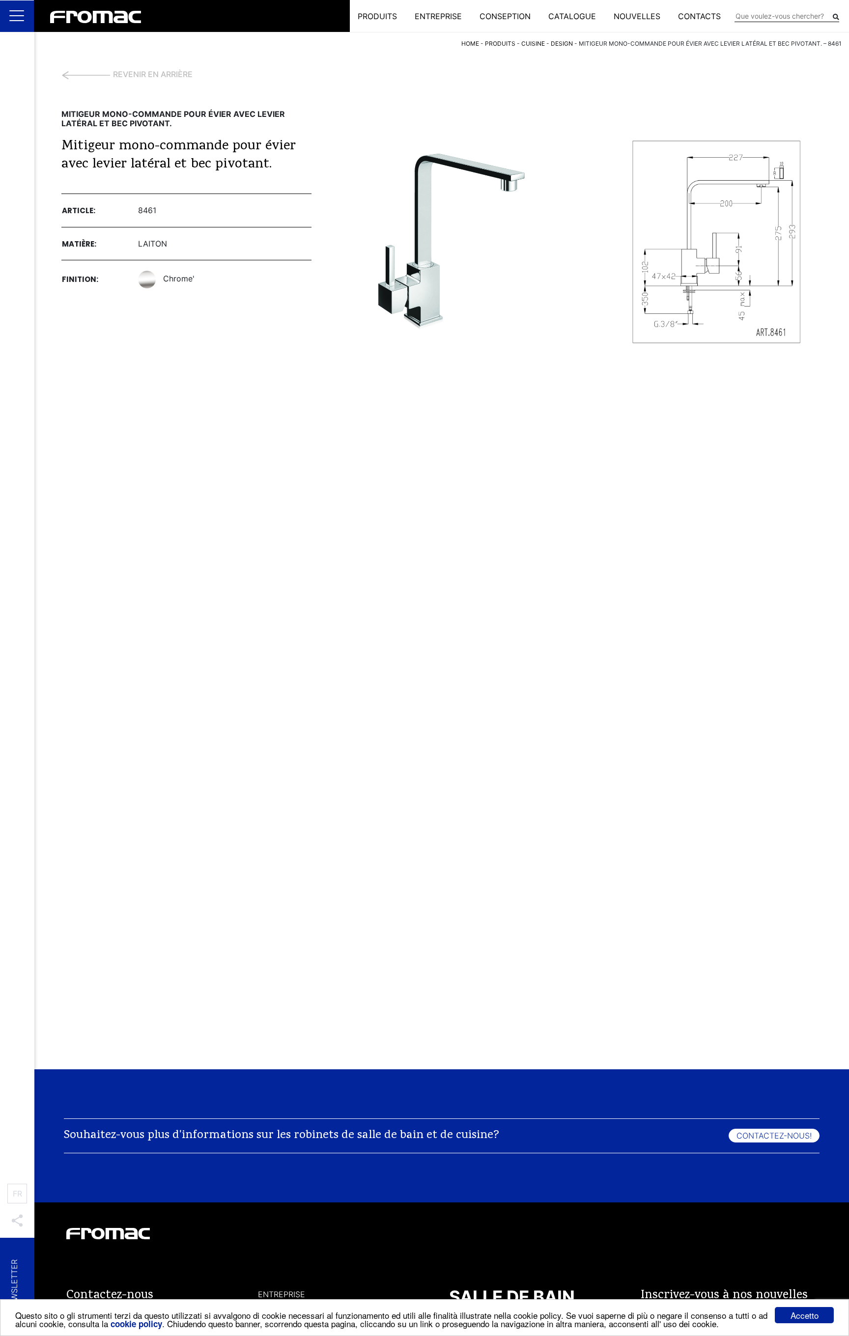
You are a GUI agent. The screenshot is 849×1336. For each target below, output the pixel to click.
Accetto (805, 1315)
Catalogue (572, 16)
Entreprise (438, 16)
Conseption (505, 16)
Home (470, 43)
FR (17, 1193)
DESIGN (562, 43)
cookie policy (136, 1324)
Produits (377, 16)
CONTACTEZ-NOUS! (774, 1136)
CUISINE (533, 43)
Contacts (699, 16)
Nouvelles (637, 16)
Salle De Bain (512, 1296)
